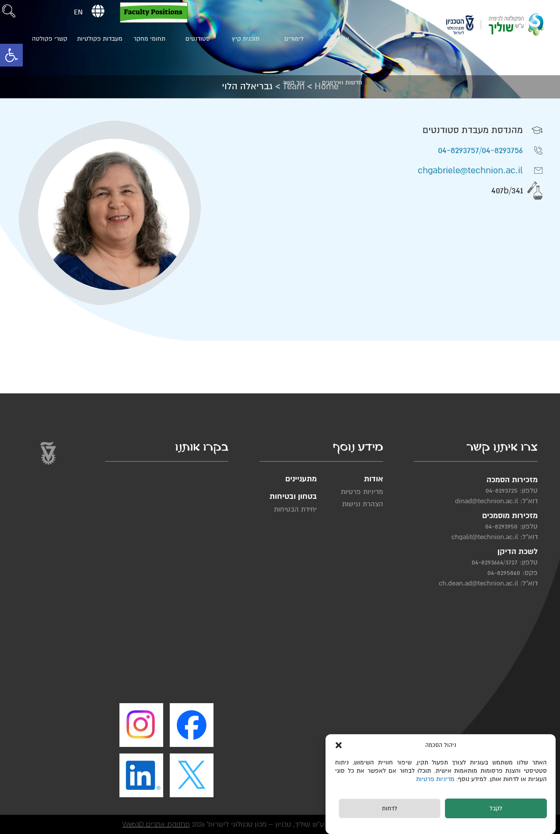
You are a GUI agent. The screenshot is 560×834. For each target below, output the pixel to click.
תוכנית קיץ (245, 38)
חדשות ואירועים (342, 82)
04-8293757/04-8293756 (480, 150)
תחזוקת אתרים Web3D (156, 824)
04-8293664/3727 (495, 562)
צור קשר (293, 82)
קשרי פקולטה (49, 38)
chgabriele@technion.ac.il (470, 170)
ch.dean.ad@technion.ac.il (478, 583)
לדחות (389, 809)
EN (78, 12)
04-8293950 (501, 526)
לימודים (294, 38)
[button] (11, 55)
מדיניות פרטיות (436, 779)
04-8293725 (502, 490)
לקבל (496, 809)
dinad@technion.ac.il (486, 501)
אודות (342, 38)
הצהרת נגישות (362, 504)
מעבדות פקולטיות (99, 38)
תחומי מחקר (149, 38)
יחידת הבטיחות (295, 509)
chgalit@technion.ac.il (485, 537)
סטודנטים (198, 38)
